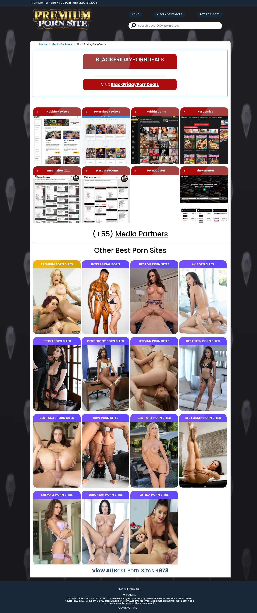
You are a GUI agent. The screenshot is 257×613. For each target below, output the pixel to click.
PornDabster (156, 170)
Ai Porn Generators (169, 14)
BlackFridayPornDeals (135, 84)
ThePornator (205, 170)
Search (133, 25)
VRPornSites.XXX (58, 170)
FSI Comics (205, 111)
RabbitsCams (156, 111)
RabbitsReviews (58, 111)
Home (135, 14)
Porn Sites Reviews (107, 111)
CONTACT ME (127, 608)
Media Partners (61, 44)
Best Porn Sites (209, 14)
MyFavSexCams (107, 170)
